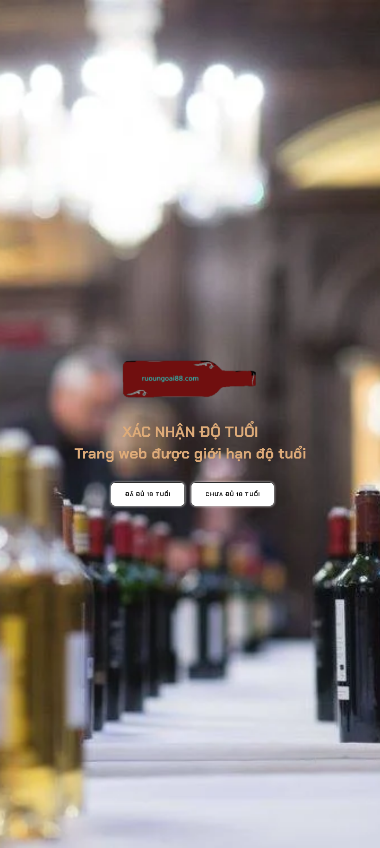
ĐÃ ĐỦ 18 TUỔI (148, 494)
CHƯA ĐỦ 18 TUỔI (232, 494)
